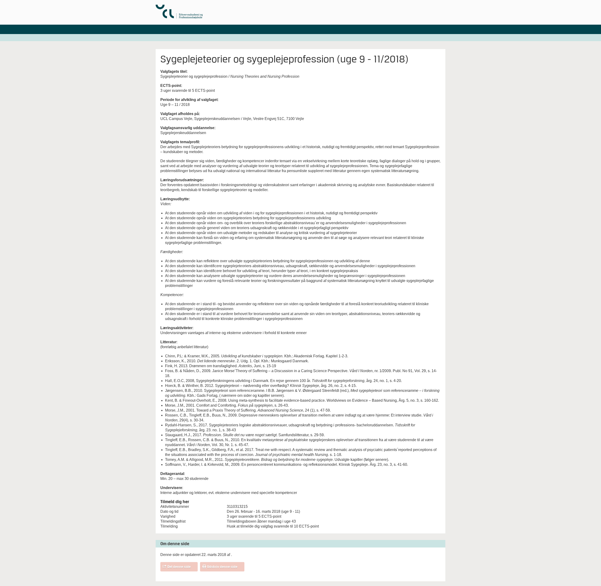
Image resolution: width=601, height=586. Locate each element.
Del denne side (179, 567)
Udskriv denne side (222, 567)
